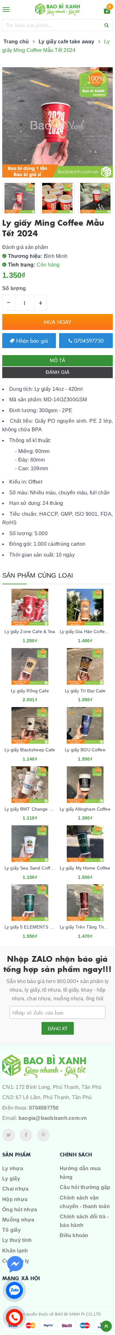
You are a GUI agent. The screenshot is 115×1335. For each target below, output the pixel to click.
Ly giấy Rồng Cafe (30, 690)
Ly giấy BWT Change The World (37, 809)
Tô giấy (11, 1230)
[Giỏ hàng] (107, 11)
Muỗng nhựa (18, 1219)
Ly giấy (11, 1178)
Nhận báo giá (31, 340)
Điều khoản (74, 1235)
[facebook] (25, 1135)
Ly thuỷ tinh (17, 1240)
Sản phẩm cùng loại (37, 575)
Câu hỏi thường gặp (85, 1187)
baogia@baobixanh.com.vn (53, 1118)
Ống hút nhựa (19, 1209)
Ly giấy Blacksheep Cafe (29, 749)
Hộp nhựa (14, 1199)
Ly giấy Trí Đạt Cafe (85, 690)
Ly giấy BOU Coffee (85, 749)
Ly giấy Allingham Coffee (85, 809)
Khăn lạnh (15, 1250)
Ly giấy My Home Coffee (85, 868)
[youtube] (43, 1135)
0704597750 (87, 340)
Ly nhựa (12, 1168)
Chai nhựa (15, 1189)
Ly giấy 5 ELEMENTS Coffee (34, 927)
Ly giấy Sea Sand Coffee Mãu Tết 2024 (45, 868)
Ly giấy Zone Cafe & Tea (29, 631)
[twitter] (8, 1135)
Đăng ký (57, 1028)
